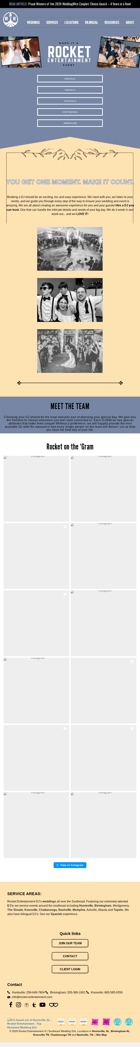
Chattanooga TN (60, 1034)
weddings (49, 901)
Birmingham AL (120, 1031)
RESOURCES (112, 22)
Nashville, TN (85, 1034)
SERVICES (52, 22)
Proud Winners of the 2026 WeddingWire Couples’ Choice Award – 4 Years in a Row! (79, 3)
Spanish (56, 914)
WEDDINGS (33, 22)
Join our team (70, 943)
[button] (36, 489)
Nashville (64, 909)
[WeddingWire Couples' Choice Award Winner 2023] (30, 1023)
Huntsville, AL (100, 1031)
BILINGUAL (91, 22)
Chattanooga (48, 909)
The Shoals (15, 909)
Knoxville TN (41, 1034)
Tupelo (118, 909)
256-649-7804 (35, 992)
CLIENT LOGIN (70, 969)
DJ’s (10, 905)
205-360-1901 (76, 992)
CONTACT (70, 956)
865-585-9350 (113, 992)
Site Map (101, 1034)
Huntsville (86, 905)
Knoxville (30, 909)
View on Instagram (71, 865)
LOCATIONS (72, 22)
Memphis (79, 909)
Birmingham (102, 905)
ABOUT (130, 22)
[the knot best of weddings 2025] (95, 1023)
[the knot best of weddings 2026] (106, 1023)
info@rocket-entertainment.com (32, 997)
